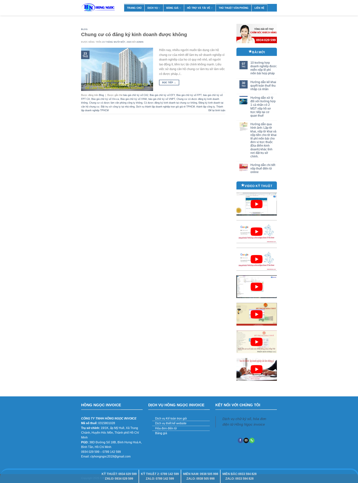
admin (140, 42)
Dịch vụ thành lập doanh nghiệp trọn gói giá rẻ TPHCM (165, 106)
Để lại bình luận (216, 110)
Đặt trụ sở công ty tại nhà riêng (118, 106)
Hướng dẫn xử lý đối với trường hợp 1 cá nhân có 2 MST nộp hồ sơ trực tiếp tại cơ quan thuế (263, 106)
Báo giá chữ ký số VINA (133, 99)
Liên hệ (260, 8)
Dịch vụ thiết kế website (170, 423)
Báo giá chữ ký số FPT (189, 95)
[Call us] (252, 440)
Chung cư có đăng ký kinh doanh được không (134, 34)
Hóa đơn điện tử (166, 428)
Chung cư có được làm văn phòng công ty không (115, 102)
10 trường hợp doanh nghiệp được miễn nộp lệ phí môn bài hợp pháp (263, 68)
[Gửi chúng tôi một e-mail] (246, 440)
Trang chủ (134, 8)
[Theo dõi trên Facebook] (240, 440)
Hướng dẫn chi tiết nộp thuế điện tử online (262, 168)
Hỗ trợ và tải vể (198, 8)
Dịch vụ (152, 8)
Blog (84, 29)
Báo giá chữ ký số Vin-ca (105, 99)
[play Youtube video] (256, 204)
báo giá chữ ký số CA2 (135, 95)
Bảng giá (172, 8)
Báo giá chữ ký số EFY (162, 95)
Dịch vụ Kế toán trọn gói (171, 418)
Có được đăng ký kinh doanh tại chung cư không (170, 102)
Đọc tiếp (169, 82)
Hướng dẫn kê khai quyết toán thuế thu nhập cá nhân (263, 85)
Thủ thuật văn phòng (234, 8)
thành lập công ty (205, 106)
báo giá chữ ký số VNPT (161, 99)
